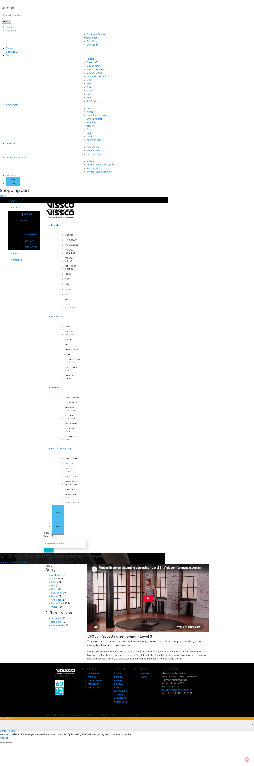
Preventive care (95, 150)
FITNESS (145, 673)
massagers (93, 146)
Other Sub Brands (96, 76)
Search (6, 21)
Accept (4, 737)
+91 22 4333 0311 (170, 686)
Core (89, 79)
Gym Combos (72, 397)
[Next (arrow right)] (4, 745)
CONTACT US (120, 701)
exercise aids (94, 139)
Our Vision (92, 44)
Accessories (72, 502)
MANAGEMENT (29, 234)
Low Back (56, 592)
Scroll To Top (7, 730)
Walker (69, 463)
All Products (93, 101)
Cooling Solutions (70, 417)
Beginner (56, 621)
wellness (10, 143)
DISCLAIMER (120, 691)
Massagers (71, 423)
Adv (89, 87)
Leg (89, 132)
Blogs (117, 673)
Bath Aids (70, 489)
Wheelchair (71, 458)
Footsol (91, 58)
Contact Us (12, 51)
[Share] (4, 742)
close (3, 195)
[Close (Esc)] (1, 742)
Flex (89, 97)
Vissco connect (95, 69)
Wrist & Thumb (69, 377)
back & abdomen (96, 115)
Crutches (70, 476)
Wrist (54, 606)
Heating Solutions (70, 409)
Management (92, 37)
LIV (66, 294)
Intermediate (58, 625)
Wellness (56, 387)
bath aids (11, 175)
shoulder (91, 122)
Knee (89, 108)
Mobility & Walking (61, 448)
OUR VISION (31, 247)
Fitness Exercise (18, 562)
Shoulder (56, 599)
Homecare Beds (70, 496)
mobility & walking (16, 157)
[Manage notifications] (247, 759)
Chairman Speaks (96, 34)
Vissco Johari (94, 72)
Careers (10, 48)
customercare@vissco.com (177, 689)
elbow (90, 125)
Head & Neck (71, 349)
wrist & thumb (94, 118)
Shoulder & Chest (71, 369)
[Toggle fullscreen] (7, 742)
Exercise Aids (69, 430)
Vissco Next (93, 65)
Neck (90, 136)
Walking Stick (69, 470)
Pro (89, 83)
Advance (56, 618)
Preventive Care (71, 438)
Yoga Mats (71, 402)
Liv (88, 94)
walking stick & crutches (100, 164)
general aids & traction (99, 171)
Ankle (90, 111)
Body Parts (12, 104)
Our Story (92, 41)
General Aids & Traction (72, 483)
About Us (11, 30)
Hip (53, 585)
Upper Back (57, 603)
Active (90, 90)
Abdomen (56, 575)
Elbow (68, 339)
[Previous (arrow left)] (1, 745)
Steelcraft (92, 62)
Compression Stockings (72, 361)
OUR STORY (31, 241)
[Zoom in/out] (10, 742)
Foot (89, 129)
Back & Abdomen (70, 333)
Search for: (7, 7)
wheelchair (93, 168)
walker (90, 161)
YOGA (144, 677)
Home (9, 27)
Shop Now (13, 181)
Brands (10, 55)
